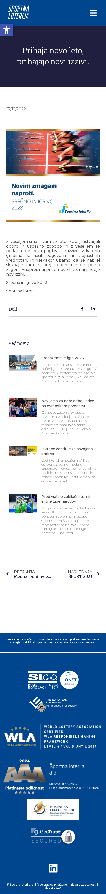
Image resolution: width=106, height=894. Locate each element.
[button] (6, 30)
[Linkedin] (53, 868)
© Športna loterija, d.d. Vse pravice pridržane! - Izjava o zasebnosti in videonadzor (53, 886)
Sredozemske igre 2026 (62, 358)
